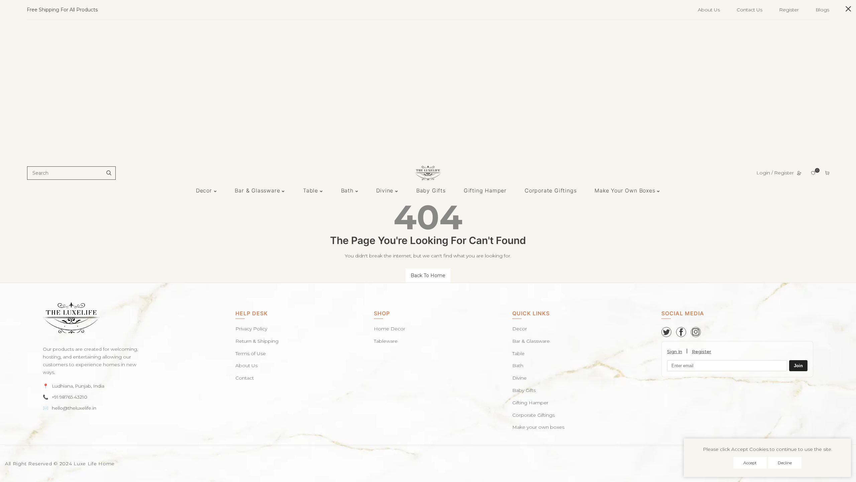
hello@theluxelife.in (74, 408)
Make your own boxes (538, 427)
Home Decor (389, 329)
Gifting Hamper (530, 403)
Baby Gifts (524, 390)
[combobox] (71, 173)
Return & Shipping (257, 341)
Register (789, 10)
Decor (519, 329)
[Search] (108, 173)
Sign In (674, 351)
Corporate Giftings (533, 415)
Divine (519, 378)
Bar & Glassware (531, 341)
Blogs (822, 10)
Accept (750, 462)
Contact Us (749, 10)
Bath (517, 366)
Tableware (386, 341)
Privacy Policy (251, 329)
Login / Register (775, 173)
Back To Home (428, 275)
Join (798, 366)
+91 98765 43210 (69, 397)
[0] (813, 173)
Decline (785, 462)
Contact (244, 378)
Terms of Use (250, 353)
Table (518, 353)
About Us (709, 10)
